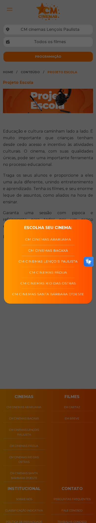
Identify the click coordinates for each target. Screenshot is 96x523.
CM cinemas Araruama (48, 239)
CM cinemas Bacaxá (48, 250)
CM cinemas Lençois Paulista (48, 261)
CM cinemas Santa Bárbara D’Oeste (48, 294)
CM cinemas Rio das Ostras (48, 283)
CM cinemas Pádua (48, 272)
